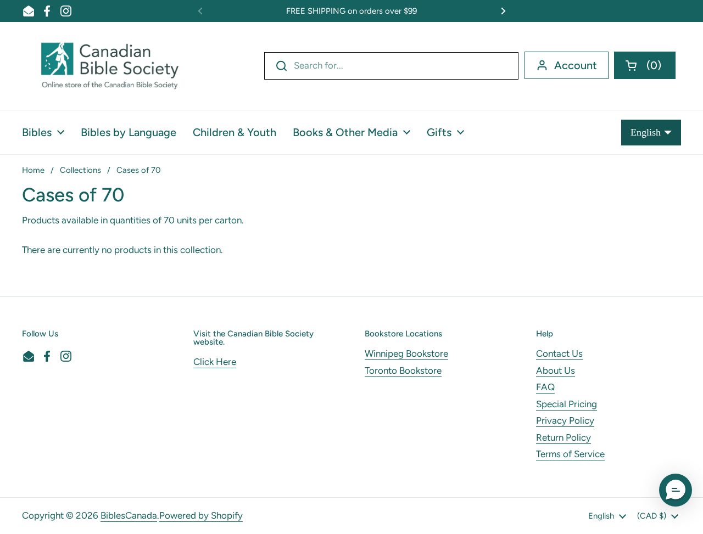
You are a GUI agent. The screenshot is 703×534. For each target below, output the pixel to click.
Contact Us (559, 353)
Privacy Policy (565, 420)
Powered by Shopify (201, 515)
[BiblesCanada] (110, 65)
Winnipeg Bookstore (406, 353)
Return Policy (563, 437)
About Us (555, 370)
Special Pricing (566, 403)
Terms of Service (570, 453)
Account (575, 65)
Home (33, 170)
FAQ (545, 386)
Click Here (214, 361)
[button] (645, 65)
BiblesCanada (129, 515)
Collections (80, 170)
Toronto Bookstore (403, 370)
